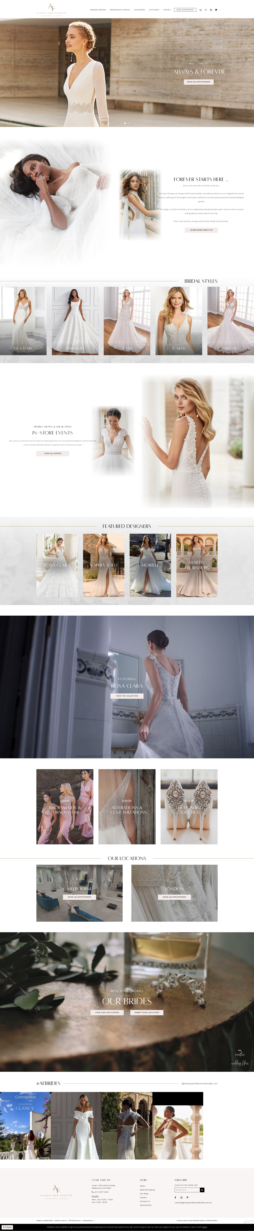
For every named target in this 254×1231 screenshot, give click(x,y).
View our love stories (107, 1013)
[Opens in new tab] (25, 1126)
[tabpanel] (75, 321)
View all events (52, 453)
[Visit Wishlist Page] (206, 9)
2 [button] (129, 123)
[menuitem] (98, 9)
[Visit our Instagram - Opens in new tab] (181, 1197)
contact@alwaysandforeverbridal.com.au (193, 1203)
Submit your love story (146, 1013)
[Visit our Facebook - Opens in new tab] (175, 1197)
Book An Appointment (198, 82)
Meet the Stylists (147, 1190)
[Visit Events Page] (190, 441)
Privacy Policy (61, 1220)
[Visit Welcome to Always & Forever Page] (127, 72)
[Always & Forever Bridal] (51, 10)
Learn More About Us (201, 230)
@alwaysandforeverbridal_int (200, 1083)
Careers (143, 1197)
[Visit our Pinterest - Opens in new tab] (188, 1197)
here (204, 1227)
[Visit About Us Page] (63, 205)
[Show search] (200, 9)
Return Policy (75, 1220)
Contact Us (145, 1201)
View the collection (127, 696)
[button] (211, 9)
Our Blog (144, 1194)
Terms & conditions (44, 1220)
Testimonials (145, 1205)
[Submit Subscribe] (202, 1190)
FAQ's (142, 1186)
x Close (7, 1227)
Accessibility (88, 1220)
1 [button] (125, 123)
